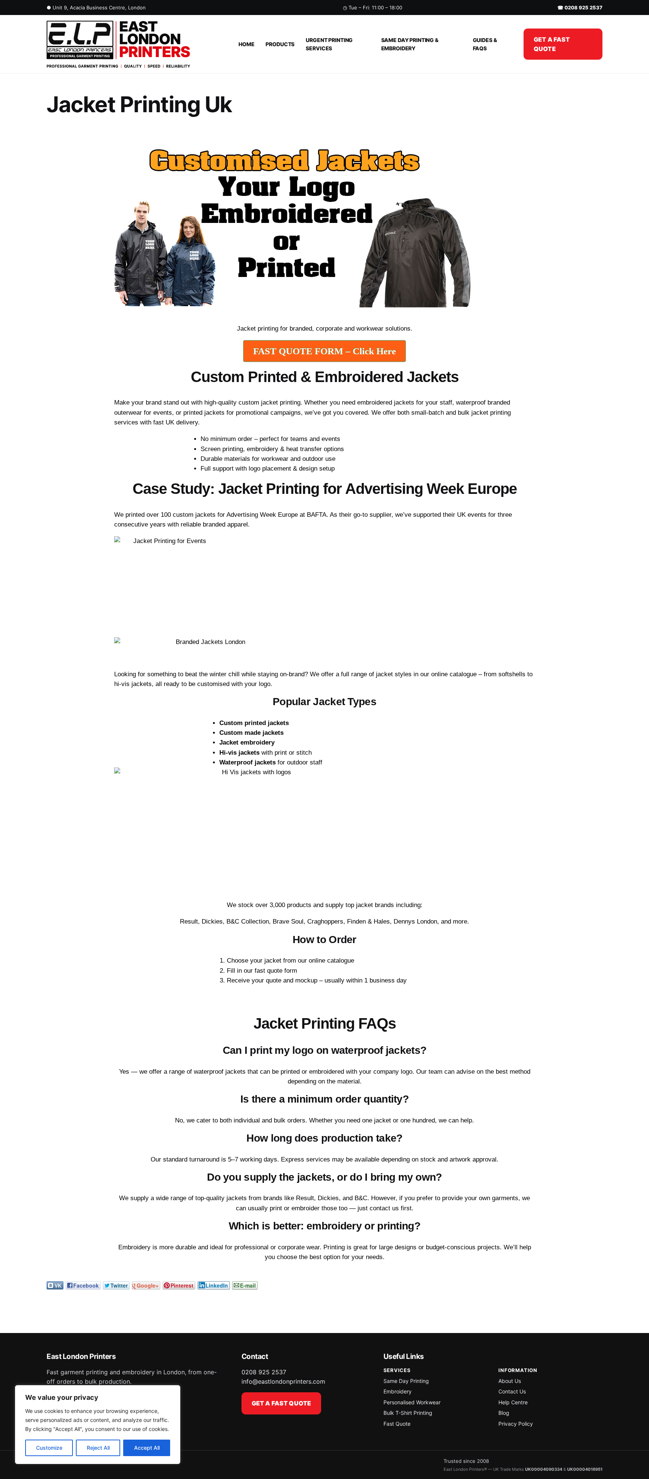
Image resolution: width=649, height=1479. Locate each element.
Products (280, 44)
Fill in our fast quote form (262, 970)
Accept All (147, 1447)
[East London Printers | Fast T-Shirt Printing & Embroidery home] (134, 44)
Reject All (98, 1447)
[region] (97, 1424)
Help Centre (513, 1402)
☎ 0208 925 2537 (579, 8)
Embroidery (397, 1391)
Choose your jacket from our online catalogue (290, 960)
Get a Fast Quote (552, 44)
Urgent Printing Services (329, 44)
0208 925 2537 (263, 1372)
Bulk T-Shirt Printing (407, 1413)
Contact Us (512, 1391)
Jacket (246, 328)
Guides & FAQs (485, 44)
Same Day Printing (406, 1381)
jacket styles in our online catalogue (426, 674)
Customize (49, 1447)
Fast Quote (397, 1423)
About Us (509, 1381)
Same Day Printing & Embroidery (410, 44)
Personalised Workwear (412, 1402)
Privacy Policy (515, 1423)
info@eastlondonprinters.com (283, 1381)
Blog (503, 1413)
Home (246, 44)
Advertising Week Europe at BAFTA (276, 514)
